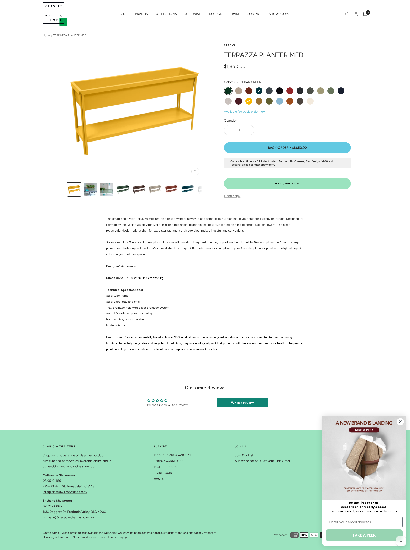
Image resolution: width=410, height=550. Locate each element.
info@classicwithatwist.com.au (65, 492)
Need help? (232, 196)
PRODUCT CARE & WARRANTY (173, 454)
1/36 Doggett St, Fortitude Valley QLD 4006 (74, 512)
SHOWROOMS (279, 14)
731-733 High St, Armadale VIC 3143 (68, 486)
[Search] (347, 14)
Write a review (242, 403)
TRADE (235, 14)
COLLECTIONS (166, 14)
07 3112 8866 (52, 506)
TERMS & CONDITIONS (168, 460)
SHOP (124, 14)
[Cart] (365, 14)
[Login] (356, 14)
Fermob (230, 44)
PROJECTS (215, 14)
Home (46, 35)
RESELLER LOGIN (165, 467)
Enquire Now (287, 183)
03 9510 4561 (52, 481)
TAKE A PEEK (364, 535)
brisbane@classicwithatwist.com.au (68, 517)
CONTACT (254, 14)
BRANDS (141, 14)
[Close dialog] (400, 421)
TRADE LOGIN (163, 473)
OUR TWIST (192, 14)
